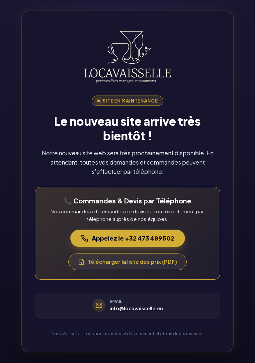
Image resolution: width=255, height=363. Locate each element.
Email (116, 301)
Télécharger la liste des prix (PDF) (132, 261)
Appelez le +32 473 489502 (133, 238)
